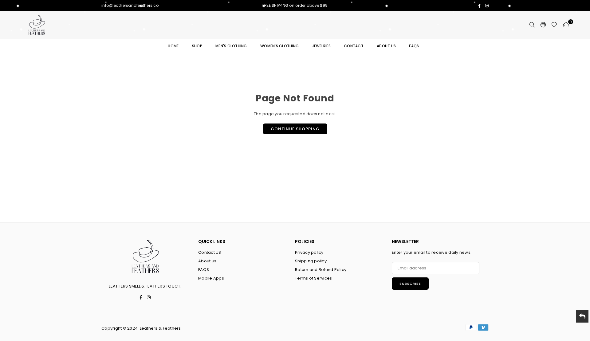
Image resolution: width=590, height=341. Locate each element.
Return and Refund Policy (320, 269)
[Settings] (543, 24)
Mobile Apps (211, 278)
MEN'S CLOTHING (231, 46)
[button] (566, 24)
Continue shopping (295, 129)
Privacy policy (309, 252)
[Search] (531, 24)
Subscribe (410, 283)
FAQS (414, 46)
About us (207, 261)
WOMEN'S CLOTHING (279, 46)
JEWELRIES (321, 46)
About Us (386, 46)
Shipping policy (311, 261)
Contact (354, 46)
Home (173, 46)
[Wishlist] (554, 24)
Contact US (209, 252)
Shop (197, 46)
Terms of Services (313, 278)
